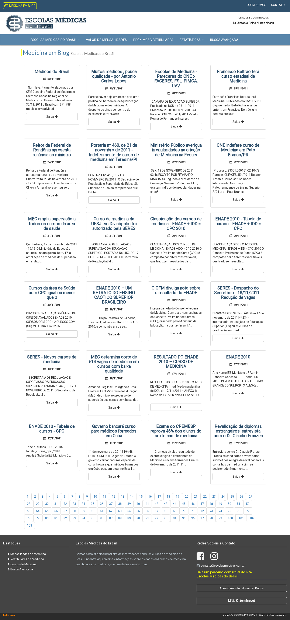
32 (65, 503)
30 (47, 503)
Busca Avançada (224, 40)
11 (104, 496)
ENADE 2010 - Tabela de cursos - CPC (52, 429)
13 (122, 496)
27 (250, 496)
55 (47, 511)
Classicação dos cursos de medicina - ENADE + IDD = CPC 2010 (176, 223)
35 (92, 503)
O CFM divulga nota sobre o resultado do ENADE (176, 290)
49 (220, 503)
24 (223, 496)
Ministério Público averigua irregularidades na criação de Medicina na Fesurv (176, 150)
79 (37, 518)
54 (37, 511)
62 (111, 511)
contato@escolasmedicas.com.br (223, 565)
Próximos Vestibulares (153, 40)
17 (159, 496)
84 (83, 518)
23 (214, 496)
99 (220, 518)
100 (230, 518)
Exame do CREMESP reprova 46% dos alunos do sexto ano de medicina (176, 431)
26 (241, 496)
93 (165, 518)
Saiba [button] (50, 116)
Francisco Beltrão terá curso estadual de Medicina (238, 76)
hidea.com (9, 615)
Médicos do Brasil (52, 71)
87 (111, 518)
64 (129, 511)
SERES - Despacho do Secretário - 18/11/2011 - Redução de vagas (238, 292)
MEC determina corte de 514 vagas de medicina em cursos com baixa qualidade (114, 364)
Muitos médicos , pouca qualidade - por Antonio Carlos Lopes (114, 76)
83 (74, 518)
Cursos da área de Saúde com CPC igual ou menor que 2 (52, 292)
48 (211, 503)
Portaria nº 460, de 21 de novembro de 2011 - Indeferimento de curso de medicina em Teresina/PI (114, 152)
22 (205, 496)
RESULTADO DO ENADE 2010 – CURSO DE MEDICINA (176, 361)
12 (113, 496)
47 (202, 503)
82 (65, 518)
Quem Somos (256, 5)
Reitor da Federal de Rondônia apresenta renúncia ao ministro (52, 150)
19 (177, 496)
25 (232, 496)
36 (101, 503)
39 (129, 503)
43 (165, 503)
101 (241, 518)
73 (211, 511)
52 (247, 503)
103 (29, 525)
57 (65, 511)
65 (138, 511)
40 (138, 503)
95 (184, 518)
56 (56, 511)
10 (95, 496)
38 (120, 503)
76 (238, 511)
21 (195, 496)
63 (120, 511)
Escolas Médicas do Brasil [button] (53, 40)
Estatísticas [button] (190, 40)
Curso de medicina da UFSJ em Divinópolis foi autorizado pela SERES (114, 223)
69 (174, 511)
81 (56, 518)
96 (193, 518)
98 (211, 518)
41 (147, 503)
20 (186, 496)
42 (156, 503)
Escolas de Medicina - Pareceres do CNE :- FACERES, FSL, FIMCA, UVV (176, 78)
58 (74, 511)
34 (83, 503)
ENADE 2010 (238, 356)
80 (47, 518)
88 (120, 518)
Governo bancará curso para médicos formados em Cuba (114, 431)
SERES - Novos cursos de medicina (51, 359)
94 (174, 518)
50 (229, 503)
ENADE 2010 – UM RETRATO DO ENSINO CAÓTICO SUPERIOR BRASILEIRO (114, 295)
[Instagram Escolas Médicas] (214, 558)
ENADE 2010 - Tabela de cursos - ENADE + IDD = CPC (238, 223)
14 (132, 496)
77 (247, 511)
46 (193, 503)
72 (202, 511)
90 (138, 518)
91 (147, 518)
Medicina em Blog (21, 5)
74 (220, 511)
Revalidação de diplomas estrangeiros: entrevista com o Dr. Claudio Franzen (238, 431)
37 (111, 503)
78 (28, 518)
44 (174, 503)
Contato (278, 5)
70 (184, 511)
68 (165, 511)
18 (168, 496)
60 (92, 511)
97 (202, 518)
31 (56, 503)
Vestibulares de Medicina (27, 559)
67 (156, 511)
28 (28, 503)
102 (252, 518)
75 (229, 511)
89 (129, 518)
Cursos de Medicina (23, 564)
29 (37, 503)
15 (141, 496)
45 (184, 503)
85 (92, 518)
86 (101, 518)
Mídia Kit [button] (241, 600)
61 (101, 511)
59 (83, 511)
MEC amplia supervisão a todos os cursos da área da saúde (52, 223)
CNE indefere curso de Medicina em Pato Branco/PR (238, 150)
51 (238, 503)
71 (193, 511)
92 (156, 518)
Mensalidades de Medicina (28, 554)
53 (28, 511)
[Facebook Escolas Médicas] (200, 558)
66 (147, 511)
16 (150, 496)
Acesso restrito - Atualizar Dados (242, 588)
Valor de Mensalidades (106, 40)
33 (74, 503)
